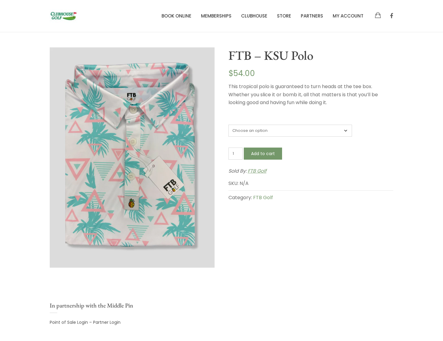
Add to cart (263, 154)
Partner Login (107, 322)
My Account (348, 16)
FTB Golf (257, 170)
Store (284, 16)
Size (232, 119)
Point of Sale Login (69, 322)
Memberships (216, 16)
